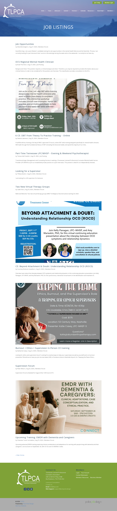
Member (107, 2)
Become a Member (95, 477)
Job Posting (40, 65)
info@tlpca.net (54, 487)
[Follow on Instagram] (31, 489)
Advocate (57, 11)
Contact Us (49, 485)
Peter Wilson (21, 369)
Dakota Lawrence (22, 138)
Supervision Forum (25, 365)
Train (49, 11)
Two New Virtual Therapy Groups (33, 186)
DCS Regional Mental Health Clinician (35, 61)
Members (110, 11)
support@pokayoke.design (63, 489)
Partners (74, 11)
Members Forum (43, 47)
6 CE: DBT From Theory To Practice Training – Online (43, 135)
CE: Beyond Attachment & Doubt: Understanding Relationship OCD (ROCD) (54, 266)
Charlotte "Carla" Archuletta (25, 440)
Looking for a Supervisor (28, 171)
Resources (91, 11)
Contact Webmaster (82, 475)
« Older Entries (20, 455)
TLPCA (22, 501)
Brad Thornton (21, 65)
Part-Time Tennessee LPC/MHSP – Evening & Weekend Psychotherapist (52, 153)
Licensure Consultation (53, 482)
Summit (66, 11)
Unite (42, 11)
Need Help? (100, 11)
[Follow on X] (28, 489)
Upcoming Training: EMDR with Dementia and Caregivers (45, 437)
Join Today (97, 2)
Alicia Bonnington (22, 47)
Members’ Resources (82, 477)
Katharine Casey (22, 351)
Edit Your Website (21, 506)
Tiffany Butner (21, 174)
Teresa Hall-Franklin (23, 156)
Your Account (85, 473)
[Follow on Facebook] (25, 489)
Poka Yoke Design (28, 504)
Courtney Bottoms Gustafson (26, 269)
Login (111, 2)
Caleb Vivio (20, 189)
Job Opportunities (25, 44)
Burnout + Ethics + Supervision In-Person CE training (42, 348)
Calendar (83, 11)
